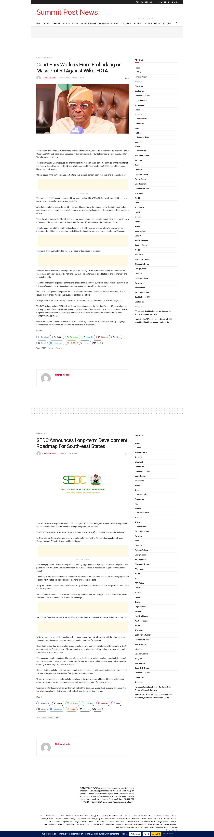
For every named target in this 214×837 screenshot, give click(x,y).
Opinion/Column (88, 23)
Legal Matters (47, 58)
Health (137, 212)
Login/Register (141, 100)
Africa (75, 23)
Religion (167, 23)
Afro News (139, 193)
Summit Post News (67, 12)
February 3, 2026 (65, 78)
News (46, 23)
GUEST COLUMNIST (143, 259)
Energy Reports (141, 179)
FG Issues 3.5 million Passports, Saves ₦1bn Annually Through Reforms (153, 312)
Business (138, 23)
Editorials (126, 23)
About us (138, 82)
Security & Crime (153, 23)
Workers (59, 348)
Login (176, 2)
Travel (137, 226)
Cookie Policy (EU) (142, 96)
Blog (139, 72)
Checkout (139, 86)
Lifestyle (138, 170)
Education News (143, 137)
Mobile (138, 217)
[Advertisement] (146, 10)
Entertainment (141, 184)
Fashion (138, 222)
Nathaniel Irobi (50, 78)
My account (139, 105)
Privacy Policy (141, 77)
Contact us (139, 91)
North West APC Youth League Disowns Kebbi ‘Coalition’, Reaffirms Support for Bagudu (153, 320)
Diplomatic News (142, 189)
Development (47, 717)
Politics (56, 23)
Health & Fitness (141, 241)
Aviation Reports (141, 245)
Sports (66, 23)
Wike (51, 348)
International (141, 151)
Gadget (138, 236)
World (137, 198)
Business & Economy (108, 23)
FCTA (44, 348)
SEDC (57, 717)
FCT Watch (139, 207)
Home (38, 23)
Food (137, 203)
